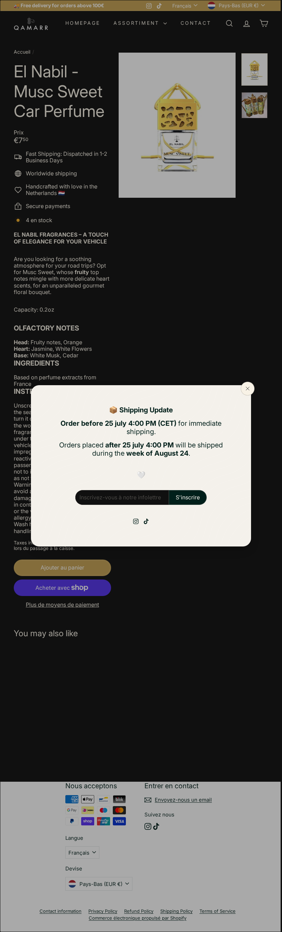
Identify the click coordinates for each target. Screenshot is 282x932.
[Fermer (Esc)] (245, 388)
